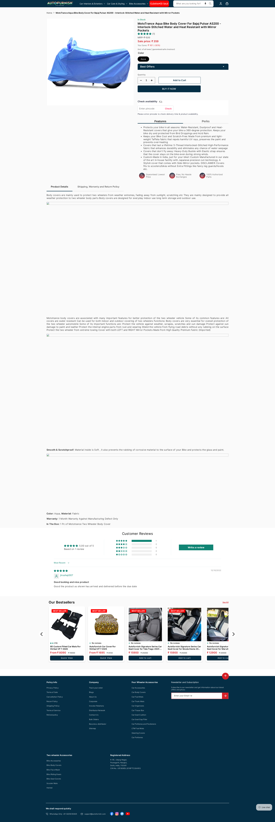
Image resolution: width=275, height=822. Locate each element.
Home (49, 13)
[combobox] (193, 3)
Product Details (59, 186)
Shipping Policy (53, 706)
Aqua (143, 59)
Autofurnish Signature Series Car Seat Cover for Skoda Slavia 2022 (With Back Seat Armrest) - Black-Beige (184, 647)
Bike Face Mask (53, 770)
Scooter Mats (52, 783)
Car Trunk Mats (138, 701)
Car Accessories (138, 688)
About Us (93, 697)
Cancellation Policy (55, 697)
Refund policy (52, 715)
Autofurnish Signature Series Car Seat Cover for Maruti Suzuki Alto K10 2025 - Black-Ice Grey (223, 647)
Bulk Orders (94, 719)
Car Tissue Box (138, 710)
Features (160, 121)
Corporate (93, 701)
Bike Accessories (54, 761)
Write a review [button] (196, 547)
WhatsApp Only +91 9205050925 (63, 814)
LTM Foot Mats (138, 728)
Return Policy (52, 701)
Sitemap (92, 728)
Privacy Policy (53, 688)
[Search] (210, 3)
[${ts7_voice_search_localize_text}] (205, 3)
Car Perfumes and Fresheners (144, 724)
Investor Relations (96, 706)
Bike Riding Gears (54, 774)
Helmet (49, 788)
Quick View (67, 658)
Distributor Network (97, 710)
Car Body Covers (139, 692)
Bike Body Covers (54, 765)
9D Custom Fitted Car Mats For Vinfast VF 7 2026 (65, 647)
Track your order (96, 688)
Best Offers (147, 66)
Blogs (91, 692)
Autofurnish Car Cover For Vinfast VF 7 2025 (102, 647)
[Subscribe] (225, 696)
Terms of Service (53, 710)
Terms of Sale (52, 692)
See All (225, 602)
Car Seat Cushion (139, 715)
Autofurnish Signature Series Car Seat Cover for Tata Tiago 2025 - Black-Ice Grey (145, 647)
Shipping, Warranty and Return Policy (98, 186)
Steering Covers (138, 733)
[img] (61, 570)
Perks (206, 121)
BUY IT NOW (169, 88)
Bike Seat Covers (54, 779)
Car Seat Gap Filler (139, 719)
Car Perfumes (137, 737)
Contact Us (93, 715)
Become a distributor (97, 724)
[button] (92, 3)
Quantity (142, 75)
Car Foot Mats (137, 697)
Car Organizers (138, 706)
